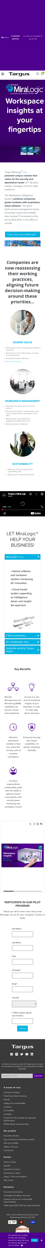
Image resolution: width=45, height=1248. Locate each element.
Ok (34, 1240)
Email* (14, 984)
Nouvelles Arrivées (11, 1136)
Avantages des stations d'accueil (17, 1195)
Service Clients (10, 1162)
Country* (15, 998)
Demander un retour (12, 1173)
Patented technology (13, 361)
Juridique (7, 1107)
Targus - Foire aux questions (15, 1176)
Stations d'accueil (11, 1147)
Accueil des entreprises (13, 1192)
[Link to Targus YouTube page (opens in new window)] (26, 1055)
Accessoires (9, 1150)
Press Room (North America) (15, 1096)
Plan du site (8, 1180)
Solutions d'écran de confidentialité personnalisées (18, 1200)
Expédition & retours (12, 1169)
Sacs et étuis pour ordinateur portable (19, 1139)
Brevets (7, 1099)
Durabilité (7, 1114)
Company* (16, 970)
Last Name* (16, 942)
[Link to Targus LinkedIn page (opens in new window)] (31, 1055)
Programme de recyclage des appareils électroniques (20, 1119)
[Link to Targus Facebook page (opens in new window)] (11, 1055)
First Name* (17, 929)
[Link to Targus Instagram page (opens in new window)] (16, 1055)
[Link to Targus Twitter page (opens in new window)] (21, 1055)
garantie (7, 1166)
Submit (22, 1028)
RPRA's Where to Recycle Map (16, 1124)
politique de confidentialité (14, 1103)
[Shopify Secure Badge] (12, 1222)
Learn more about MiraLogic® (22, 234)
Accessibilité (9, 1110)
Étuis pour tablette (11, 1143)
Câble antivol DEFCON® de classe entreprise (22, 1205)
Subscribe (38, 1076)
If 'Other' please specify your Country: (22, 1014)
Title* (14, 956)
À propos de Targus (12, 1092)
